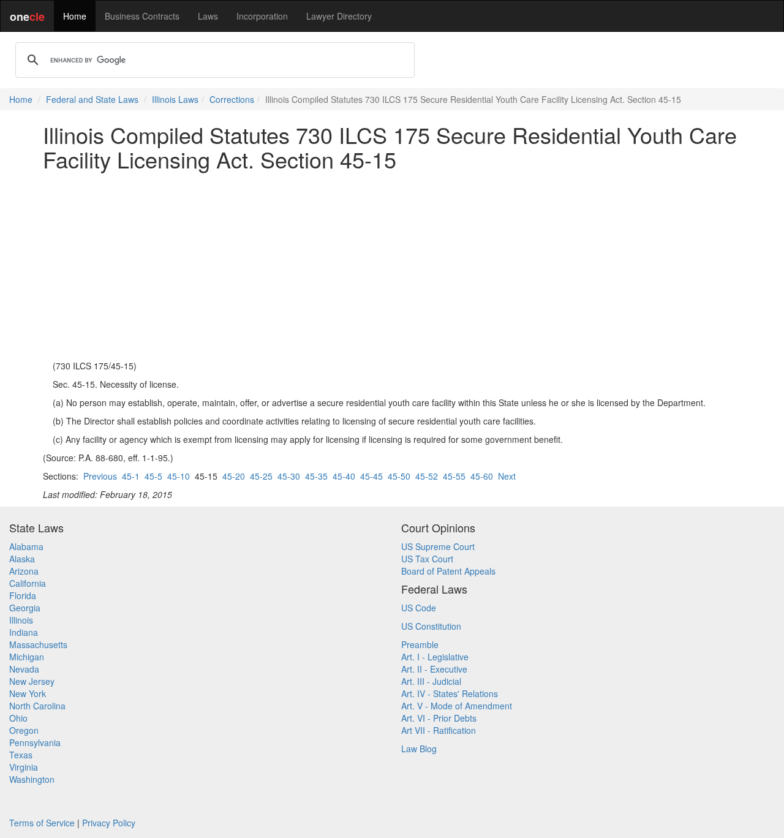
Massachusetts (38, 644)
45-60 (481, 476)
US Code (418, 608)
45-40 (344, 476)
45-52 (426, 476)
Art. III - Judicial (431, 681)
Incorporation (262, 16)
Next (507, 476)
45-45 (371, 476)
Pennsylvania (35, 742)
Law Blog (419, 748)
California (27, 583)
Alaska (22, 559)
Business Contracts (142, 16)
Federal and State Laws (92, 99)
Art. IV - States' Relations (449, 693)
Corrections (231, 99)
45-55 (454, 476)
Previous (100, 476)
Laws (208, 16)
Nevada (24, 669)
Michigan (26, 657)
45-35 (316, 476)
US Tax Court (427, 559)
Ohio (18, 718)
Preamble (420, 644)
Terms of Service (42, 823)
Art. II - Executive (434, 669)
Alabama (26, 546)
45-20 (233, 476)
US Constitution (431, 626)
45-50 (399, 476)
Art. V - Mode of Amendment (456, 706)
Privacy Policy (108, 823)
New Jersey (32, 681)
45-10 (178, 476)
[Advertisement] (392, 265)
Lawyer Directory (339, 16)
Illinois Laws (175, 99)
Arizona (24, 571)
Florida (22, 595)
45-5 (153, 476)
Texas (20, 755)
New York (27, 693)
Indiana (23, 632)
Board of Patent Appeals (448, 571)
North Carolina (37, 706)
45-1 (131, 476)
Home (74, 16)
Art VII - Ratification (438, 730)
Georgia (24, 608)
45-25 (261, 476)
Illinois (21, 620)
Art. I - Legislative (435, 657)
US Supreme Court (438, 546)
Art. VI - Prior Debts (439, 718)
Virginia (23, 767)
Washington (32, 779)
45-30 (288, 476)
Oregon (24, 730)
